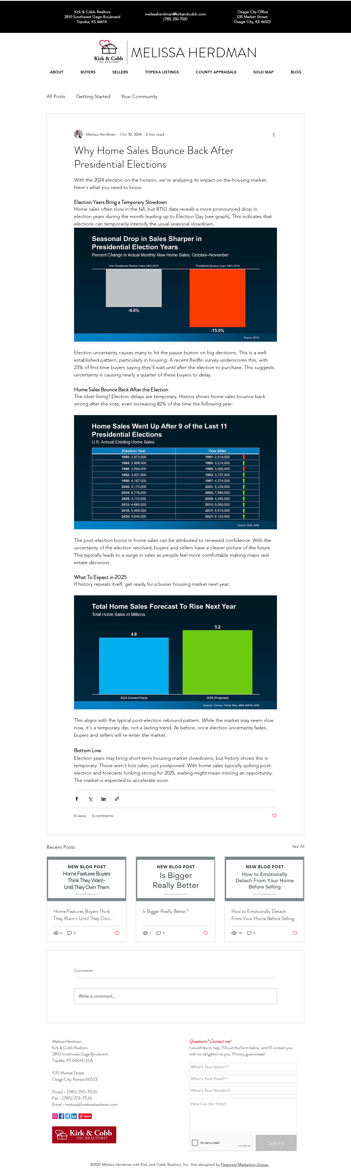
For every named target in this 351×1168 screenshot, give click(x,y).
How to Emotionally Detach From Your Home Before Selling (262, 915)
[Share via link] (117, 798)
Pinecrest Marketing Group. (245, 1164)
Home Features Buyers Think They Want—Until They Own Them (81, 915)
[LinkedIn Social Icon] (74, 1116)
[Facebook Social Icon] (61, 1116)
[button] (56, 72)
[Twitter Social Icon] (67, 1116)
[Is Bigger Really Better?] (175, 879)
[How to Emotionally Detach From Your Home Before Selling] (264, 879)
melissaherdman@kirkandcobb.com (175, 14)
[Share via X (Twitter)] (90, 798)
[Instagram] (55, 1116)
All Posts (56, 96)
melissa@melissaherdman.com (92, 1104)
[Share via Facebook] (76, 798)
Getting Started (93, 96)
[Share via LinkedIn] (103, 798)
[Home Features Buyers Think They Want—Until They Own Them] (86, 879)
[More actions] (273, 134)
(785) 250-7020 (82, 1092)
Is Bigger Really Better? (165, 911)
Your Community (139, 96)
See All (298, 846)
